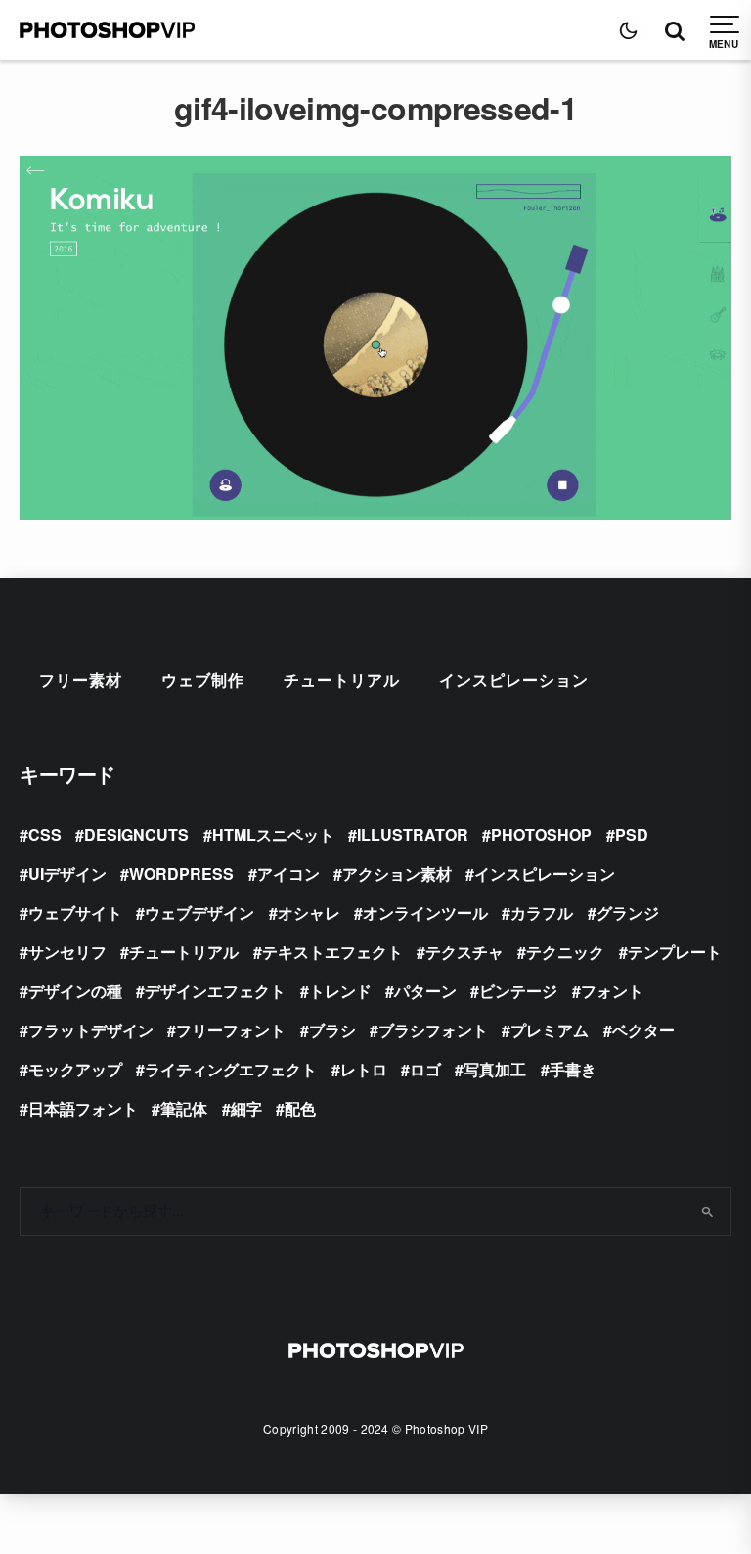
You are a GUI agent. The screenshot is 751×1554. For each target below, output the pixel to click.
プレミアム (549, 1030)
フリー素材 (80, 679)
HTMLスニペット (273, 834)
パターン (425, 991)
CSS (45, 834)
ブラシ (332, 1030)
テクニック (565, 951)
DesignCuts (136, 834)
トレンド (340, 991)
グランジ (627, 912)
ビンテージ (518, 991)
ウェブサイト (75, 912)
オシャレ (309, 912)
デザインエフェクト (215, 991)
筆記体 (183, 1108)
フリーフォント (231, 1030)
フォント (612, 991)
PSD (631, 834)
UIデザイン (67, 873)
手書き (573, 1069)
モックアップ (75, 1069)
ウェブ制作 (202, 679)
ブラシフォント (433, 1030)
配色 (300, 1108)
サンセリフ (67, 951)
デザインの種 (75, 991)
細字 (246, 1108)
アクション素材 (397, 873)
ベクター (643, 1030)
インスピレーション (514, 679)
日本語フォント (83, 1108)
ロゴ (425, 1069)
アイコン (288, 873)
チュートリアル (342, 679)
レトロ (363, 1069)
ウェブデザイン (199, 912)
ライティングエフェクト (231, 1069)
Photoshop (541, 834)
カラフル (541, 912)
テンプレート (675, 951)
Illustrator (412, 834)
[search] (707, 1211)
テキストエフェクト (332, 951)
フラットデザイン (91, 1030)
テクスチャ (464, 951)
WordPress (181, 873)
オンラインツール (425, 912)
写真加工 (495, 1069)
